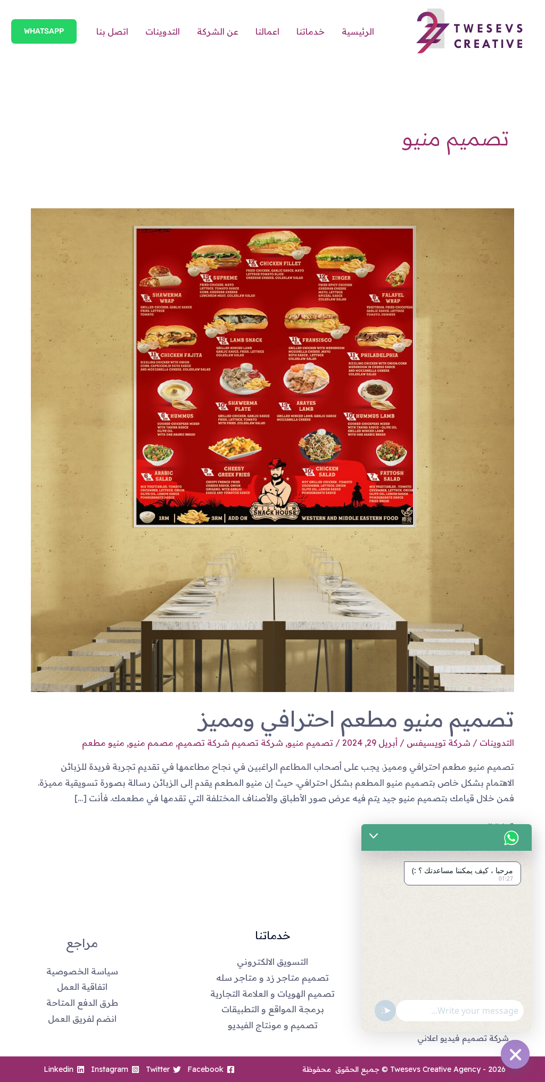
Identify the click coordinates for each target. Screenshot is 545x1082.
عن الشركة (217, 31)
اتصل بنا (112, 31)
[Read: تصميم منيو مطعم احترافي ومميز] (272, 449)
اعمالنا (267, 31)
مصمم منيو (151, 742)
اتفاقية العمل (82, 986)
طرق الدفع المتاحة (82, 1002)
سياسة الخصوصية (82, 971)
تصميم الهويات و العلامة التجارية (272, 993)
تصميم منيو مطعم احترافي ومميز (356, 718)
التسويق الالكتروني (272, 961)
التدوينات (162, 31)
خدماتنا (310, 31)
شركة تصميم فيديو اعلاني (463, 1038)
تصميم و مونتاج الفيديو (273, 1025)
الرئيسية (358, 31)
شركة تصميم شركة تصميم (230, 742)
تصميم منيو (310, 742)
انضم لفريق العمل (82, 1018)
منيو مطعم (103, 742)
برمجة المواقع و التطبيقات (272, 1009)
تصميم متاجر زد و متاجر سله (272, 977)
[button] (44, 31)
